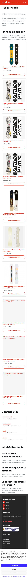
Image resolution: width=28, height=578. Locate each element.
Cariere (4, 547)
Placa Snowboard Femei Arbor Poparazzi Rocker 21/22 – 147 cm (13, 287)
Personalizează (14, 573)
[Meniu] (25, 2)
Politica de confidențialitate (19, 576)
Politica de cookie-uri (7, 576)
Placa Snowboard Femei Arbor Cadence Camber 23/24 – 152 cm (13, 214)
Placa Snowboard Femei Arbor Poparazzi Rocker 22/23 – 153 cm (13, 360)
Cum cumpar (5, 537)
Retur (4, 545)
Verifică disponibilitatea (14, 74)
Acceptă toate (14, 565)
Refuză (14, 569)
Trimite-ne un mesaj (8, 521)
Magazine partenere (6, 543)
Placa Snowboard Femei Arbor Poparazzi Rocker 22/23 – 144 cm (13, 323)
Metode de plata (6, 539)
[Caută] (23, 2)
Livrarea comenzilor (6, 541)
